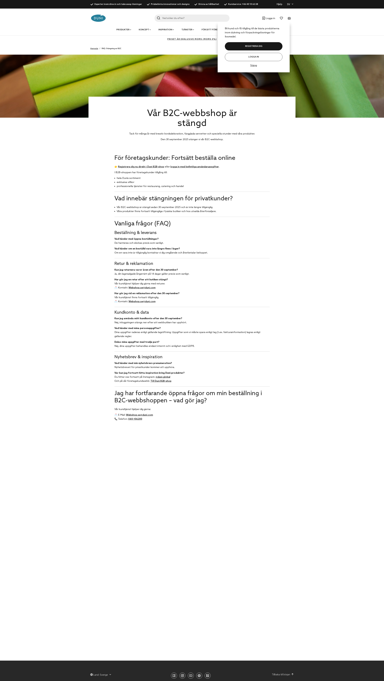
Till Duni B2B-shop (160, 381)
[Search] (158, 18)
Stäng (253, 65)
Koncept (144, 30)
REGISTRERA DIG (253, 46)
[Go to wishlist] (281, 18)
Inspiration (165, 30)
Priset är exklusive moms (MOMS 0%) (192, 39)
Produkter (122, 30)
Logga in (253, 57)
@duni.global (163, 377)
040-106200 (135, 419)
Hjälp (279, 4)
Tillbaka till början (281, 674)
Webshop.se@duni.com (142, 287)
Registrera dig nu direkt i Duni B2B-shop (141, 166)
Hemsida (94, 49)
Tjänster (187, 30)
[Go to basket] (289, 18)
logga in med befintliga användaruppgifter (194, 166)
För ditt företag (212, 30)
